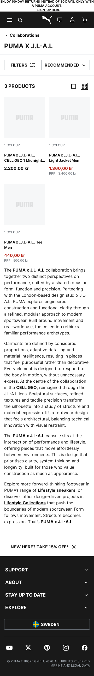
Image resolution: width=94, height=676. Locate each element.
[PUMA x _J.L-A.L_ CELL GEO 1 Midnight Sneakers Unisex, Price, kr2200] (24, 134)
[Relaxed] (84, 86)
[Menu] (9, 20)
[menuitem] (9, 647)
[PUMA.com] (47, 20)
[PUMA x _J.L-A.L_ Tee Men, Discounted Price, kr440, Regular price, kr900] (24, 223)
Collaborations (24, 35)
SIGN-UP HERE (48, 10)
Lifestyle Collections (25, 502)
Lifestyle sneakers (56, 490)
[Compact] (73, 86)
